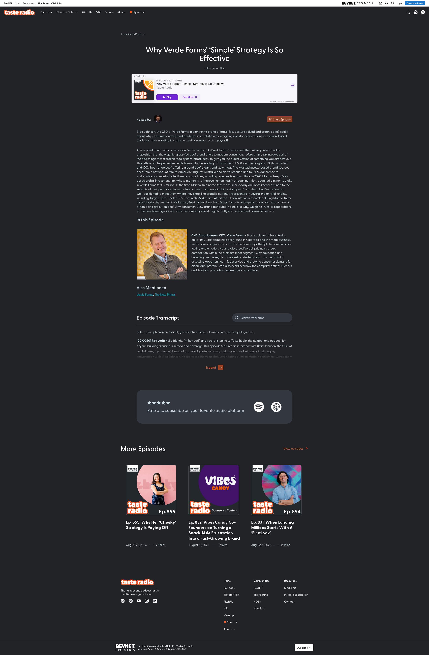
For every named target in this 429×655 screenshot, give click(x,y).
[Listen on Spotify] (416, 12)
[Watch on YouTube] (139, 601)
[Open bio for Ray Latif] (158, 119)
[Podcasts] (392, 3)
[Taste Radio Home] (19, 12)
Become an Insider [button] (415, 3)
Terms (151, 649)
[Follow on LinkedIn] (155, 601)
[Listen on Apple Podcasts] (423, 12)
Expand (211, 367)
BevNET (8, 3)
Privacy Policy (164, 649)
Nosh (17, 3)
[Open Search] (408, 12)
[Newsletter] (380, 3)
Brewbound (29, 3)
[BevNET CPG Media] (358, 3)
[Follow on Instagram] (147, 601)
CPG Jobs (56, 3)
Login (400, 3)
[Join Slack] (386, 3)
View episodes (293, 448)
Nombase (43, 3)
